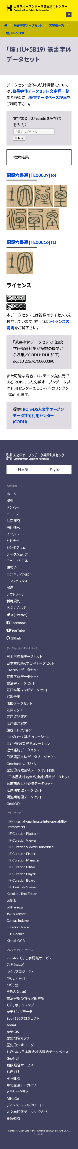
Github (15, 638)
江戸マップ (14, 710)
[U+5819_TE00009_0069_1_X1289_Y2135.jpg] (19, 205)
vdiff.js (11, 900)
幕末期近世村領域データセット (29, 783)
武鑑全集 (13, 697)
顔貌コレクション (19, 730)
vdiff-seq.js (14, 907)
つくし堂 (12, 985)
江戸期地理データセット (24, 790)
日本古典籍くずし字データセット (30, 663)
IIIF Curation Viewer (21, 840)
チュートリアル (17, 561)
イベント (12, 534)
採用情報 (13, 527)
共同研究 (13, 521)
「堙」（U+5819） (14, 33)
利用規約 (13, 601)
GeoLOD (13, 803)
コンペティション (18, 574)
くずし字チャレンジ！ (21, 1005)
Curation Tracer (18, 927)
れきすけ (13, 1071)
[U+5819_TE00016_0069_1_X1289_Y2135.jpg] (19, 272)
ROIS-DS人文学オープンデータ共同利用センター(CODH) (38, 415)
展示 (9, 588)
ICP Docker (15, 934)
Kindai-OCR (15, 940)
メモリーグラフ (17, 1092)
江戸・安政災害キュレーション (28, 743)
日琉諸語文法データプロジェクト (31, 757)
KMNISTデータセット (22, 670)
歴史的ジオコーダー (21, 1045)
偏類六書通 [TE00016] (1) (31, 242)
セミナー (12, 541)
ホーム (11, 494)
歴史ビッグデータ (19, 1011)
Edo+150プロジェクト (22, 1018)
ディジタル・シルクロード (24, 1105)
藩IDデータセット (19, 703)
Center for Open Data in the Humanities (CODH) (32, 1130)
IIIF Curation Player (21, 874)
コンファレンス (17, 581)
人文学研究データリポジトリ (27, 1112)
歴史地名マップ (17, 1038)
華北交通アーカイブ (21, 1085)
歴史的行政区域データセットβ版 (30, 770)
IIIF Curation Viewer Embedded (30, 847)
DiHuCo (12, 1098)
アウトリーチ (15, 594)
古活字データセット (20, 683)
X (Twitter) (18, 615)
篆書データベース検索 (48, 97)
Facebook (18, 622)
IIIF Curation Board (20, 880)
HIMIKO (13, 1078)
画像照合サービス (19, 1065)
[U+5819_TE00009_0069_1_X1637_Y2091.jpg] (52, 228)
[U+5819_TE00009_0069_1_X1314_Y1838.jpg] (43, 205)
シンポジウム (16, 547)
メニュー (66, 14)
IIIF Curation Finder (21, 853)
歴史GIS (12, 1031)
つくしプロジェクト (20, 971)
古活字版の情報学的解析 (25, 998)
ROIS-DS (62, 1130)
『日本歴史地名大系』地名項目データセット (38, 777)
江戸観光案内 (16, 723)
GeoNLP (13, 1058)
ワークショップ (17, 554)
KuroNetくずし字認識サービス (29, 958)
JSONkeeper (16, 914)
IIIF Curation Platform (22, 833)
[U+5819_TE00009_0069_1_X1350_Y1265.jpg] (60, 205)
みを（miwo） (15, 965)
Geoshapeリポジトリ (21, 763)
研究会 (11, 567)
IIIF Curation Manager (23, 860)
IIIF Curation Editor (20, 867)
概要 (9, 501)
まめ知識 (13, 1118)
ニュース (12, 514)
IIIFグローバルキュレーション (27, 737)
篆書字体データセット (28, 25)
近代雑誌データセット (22, 750)
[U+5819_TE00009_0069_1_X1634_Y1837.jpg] (36, 228)
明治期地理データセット (24, 797)
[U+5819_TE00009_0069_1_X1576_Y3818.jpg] (16, 228)
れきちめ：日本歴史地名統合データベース (37, 1052)
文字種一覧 (56, 25)
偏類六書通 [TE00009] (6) (31, 175)
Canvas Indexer (17, 920)
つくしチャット (16, 978)
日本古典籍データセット (24, 656)
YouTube (18, 630)
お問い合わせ (16, 607)
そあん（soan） (16, 991)
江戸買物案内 (16, 716)
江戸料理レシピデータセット (27, 690)
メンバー (12, 507)
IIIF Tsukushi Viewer (21, 887)
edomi (11, 1025)
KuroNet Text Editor (21, 893)
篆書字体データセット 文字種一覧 (40, 91)
